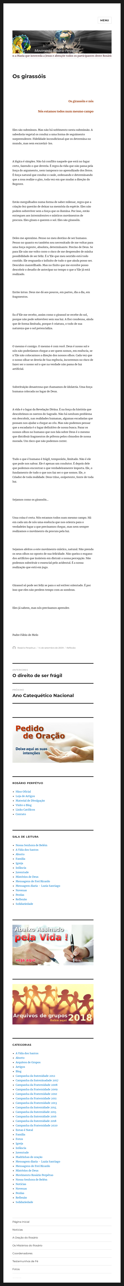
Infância (21, 867)
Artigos (20, 1066)
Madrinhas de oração (29, 1157)
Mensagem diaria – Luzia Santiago (38, 885)
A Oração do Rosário (25, 1237)
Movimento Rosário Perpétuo (34, 1175)
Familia (20, 858)
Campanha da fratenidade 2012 (35, 1075)
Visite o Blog (24, 805)
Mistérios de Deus (27, 876)
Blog (18, 1071)
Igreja (19, 863)
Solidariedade (24, 903)
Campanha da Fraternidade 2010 (36, 1093)
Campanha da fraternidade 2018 (36, 1121)
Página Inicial (20, 1221)
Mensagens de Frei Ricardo (33, 881)
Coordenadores (22, 1253)
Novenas (21, 890)
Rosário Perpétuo (26, 647)
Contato (21, 814)
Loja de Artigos (25, 796)
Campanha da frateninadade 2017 (37, 1080)
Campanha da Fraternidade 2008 (36, 1084)
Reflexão (71, 647)
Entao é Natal (24, 1130)
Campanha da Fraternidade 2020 (36, 1125)
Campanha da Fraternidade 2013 (36, 1102)
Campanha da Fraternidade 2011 (36, 1098)
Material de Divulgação (30, 800)
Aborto (20, 854)
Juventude (22, 872)
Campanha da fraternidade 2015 (36, 1112)
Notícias (21, 1184)
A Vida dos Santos (27, 849)
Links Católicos (25, 809)
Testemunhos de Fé (25, 1261)
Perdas (20, 894)
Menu (104, 20)
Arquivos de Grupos (28, 1062)
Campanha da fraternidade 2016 (36, 1116)
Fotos (19, 1139)
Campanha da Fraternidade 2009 (37, 1089)
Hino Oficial (23, 791)
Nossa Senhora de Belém (31, 845)
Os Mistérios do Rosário (27, 1245)
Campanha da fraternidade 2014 (36, 1107)
